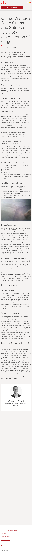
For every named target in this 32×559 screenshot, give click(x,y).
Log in (24, 3)
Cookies (3, 533)
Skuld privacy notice (6, 543)
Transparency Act (5, 546)
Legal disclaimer (5, 540)
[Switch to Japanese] (28, 3)
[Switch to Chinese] (30, 3)
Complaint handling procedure (9, 530)
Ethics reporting (5, 536)
